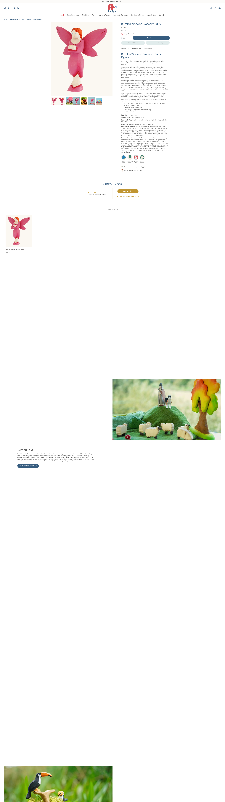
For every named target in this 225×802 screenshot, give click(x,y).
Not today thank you (130, 422)
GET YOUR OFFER (130, 416)
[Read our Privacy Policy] (143, 409)
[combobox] (119, 401)
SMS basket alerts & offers (121, 397)
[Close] (145, 376)
